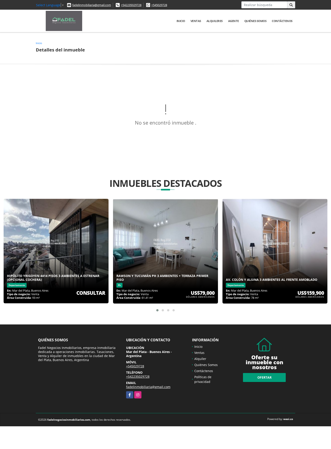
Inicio (181, 21)
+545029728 (159, 5)
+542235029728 (131, 5)
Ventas (195, 21)
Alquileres (214, 21)
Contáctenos (282, 21)
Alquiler (200, 359)
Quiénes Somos (255, 21)
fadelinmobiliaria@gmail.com (91, 5)
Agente (233, 21)
